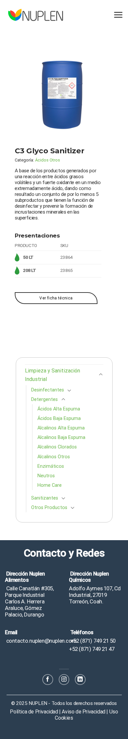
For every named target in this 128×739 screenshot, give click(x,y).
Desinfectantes (47, 390)
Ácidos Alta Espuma (58, 409)
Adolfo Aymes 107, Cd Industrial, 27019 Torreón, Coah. (95, 595)
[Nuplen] (35, 15)
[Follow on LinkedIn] (80, 679)
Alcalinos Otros (53, 457)
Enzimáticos (50, 466)
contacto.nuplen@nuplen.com (40, 640)
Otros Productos (49, 507)
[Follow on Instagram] (64, 679)
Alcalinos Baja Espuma (61, 437)
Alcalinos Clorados (57, 447)
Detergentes (44, 399)
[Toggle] (100, 375)
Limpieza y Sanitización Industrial (52, 375)
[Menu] (118, 15)
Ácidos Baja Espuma (59, 418)
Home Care (49, 485)
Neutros (46, 476)
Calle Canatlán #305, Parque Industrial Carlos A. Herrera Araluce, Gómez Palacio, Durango (29, 601)
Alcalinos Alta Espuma (61, 428)
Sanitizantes (44, 498)
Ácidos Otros (47, 160)
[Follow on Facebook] (47, 679)
